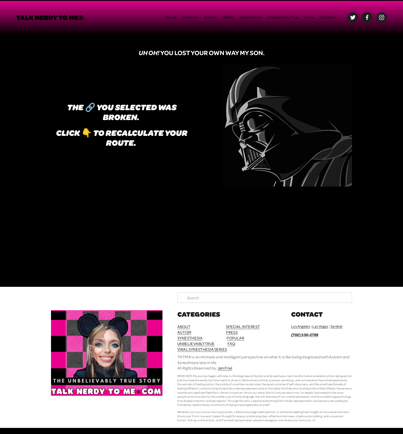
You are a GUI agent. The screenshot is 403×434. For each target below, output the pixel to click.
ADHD (228, 17)
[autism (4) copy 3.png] (164, 231)
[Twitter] (353, 17)
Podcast (190, 17)
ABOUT (183, 326)
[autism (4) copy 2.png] (314, 231)
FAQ (231, 343)
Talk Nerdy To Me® (50, 17)
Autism (210, 17)
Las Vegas (320, 326)
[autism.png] (88, 231)
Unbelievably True (283, 17)
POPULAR (235, 337)
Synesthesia (250, 17)
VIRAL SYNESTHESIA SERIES (202, 349)
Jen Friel (225, 367)
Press (310, 17)
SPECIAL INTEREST (243, 326)
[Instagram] (381, 17)
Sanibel (337, 326)
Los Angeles (300, 326)
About (171, 17)
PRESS (232, 332)
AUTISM (184, 332)
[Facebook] (367, 17)
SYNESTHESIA (190, 337)
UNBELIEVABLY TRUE (196, 343)
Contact (328, 17)
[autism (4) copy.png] (239, 231)
